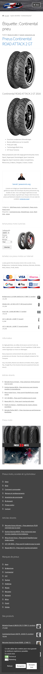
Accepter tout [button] (32, 666)
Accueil (7, 16)
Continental (9, 572)
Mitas (7, 599)
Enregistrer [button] (21, 666)
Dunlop (7, 580)
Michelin (8, 595)
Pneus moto (6, 209)
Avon (6, 564)
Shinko (7, 607)
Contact (7, 509)
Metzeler (8, 592)
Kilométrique (25, 212)
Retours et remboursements (14, 493)
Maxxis (7, 588)
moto (31, 212)
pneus (8, 214)
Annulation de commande (13, 497)
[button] (6, 657)
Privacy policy (9, 505)
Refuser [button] (9, 666)
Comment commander (12, 489)
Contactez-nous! (24, 199)
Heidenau (8, 584)
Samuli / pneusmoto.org (27, 35)
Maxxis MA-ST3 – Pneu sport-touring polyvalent (19, 401)
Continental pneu (15, 212)
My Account (9, 501)
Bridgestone (9, 568)
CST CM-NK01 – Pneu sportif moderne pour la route (20, 398)
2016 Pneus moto (15, 207)
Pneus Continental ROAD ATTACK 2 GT (17, 41)
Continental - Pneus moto (29, 207)
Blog (6, 486)
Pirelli (7, 603)
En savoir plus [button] (10, 653)
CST (6, 576)
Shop (6, 482)
